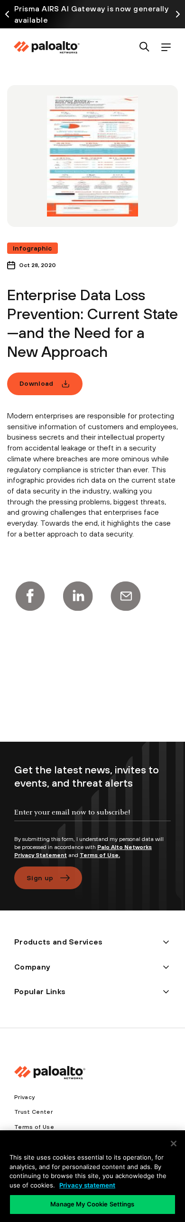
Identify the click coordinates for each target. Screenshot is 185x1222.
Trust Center (33, 1112)
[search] (144, 47)
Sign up (40, 878)
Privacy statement (87, 1185)
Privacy (24, 1097)
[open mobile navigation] (165, 47)
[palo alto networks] (46, 47)
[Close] (173, 1143)
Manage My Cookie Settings (92, 1204)
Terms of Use (34, 1127)
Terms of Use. (100, 855)
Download (36, 383)
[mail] (126, 596)
